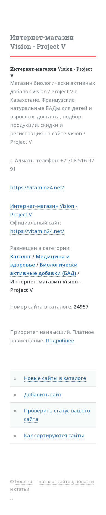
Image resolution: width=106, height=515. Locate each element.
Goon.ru (23, 481)
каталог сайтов (56, 481)
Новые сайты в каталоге (55, 378)
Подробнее (60, 340)
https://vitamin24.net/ (37, 187)
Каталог (20, 256)
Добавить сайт (43, 394)
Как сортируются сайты (54, 435)
